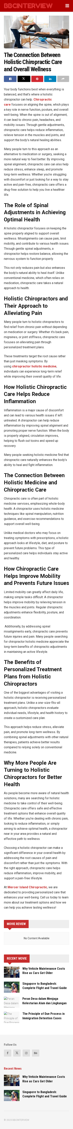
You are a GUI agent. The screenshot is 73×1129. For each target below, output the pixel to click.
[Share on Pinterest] (37, 79)
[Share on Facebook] (10, 79)
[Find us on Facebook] (7, 1053)
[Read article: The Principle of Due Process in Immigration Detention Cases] (11, 1017)
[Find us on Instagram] (26, 1053)
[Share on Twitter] (24, 79)
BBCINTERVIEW (28, 6)
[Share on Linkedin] (50, 79)
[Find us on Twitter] (17, 1053)
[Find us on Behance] (35, 1053)
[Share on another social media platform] (63, 79)
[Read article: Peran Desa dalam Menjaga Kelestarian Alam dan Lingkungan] (11, 1002)
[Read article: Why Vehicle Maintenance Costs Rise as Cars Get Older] (11, 972)
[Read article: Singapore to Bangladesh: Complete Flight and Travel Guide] (11, 987)
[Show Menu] (67, 6)
